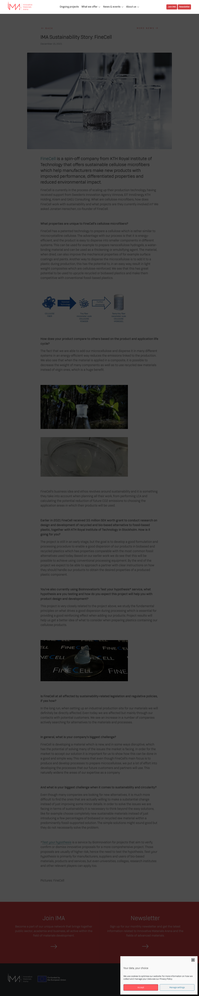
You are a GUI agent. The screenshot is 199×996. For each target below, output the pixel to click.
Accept (141, 987)
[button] (193, 960)
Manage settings (177, 987)
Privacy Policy (166, 979)
